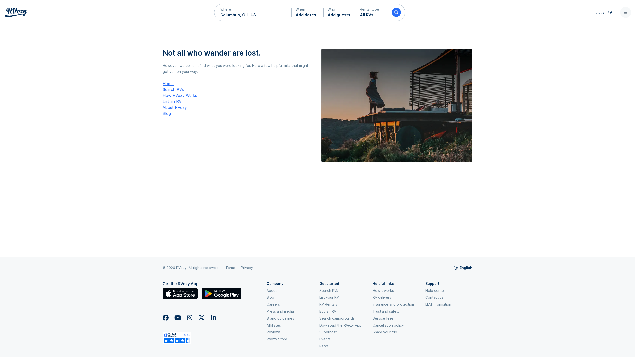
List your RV (329, 297)
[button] (253, 12)
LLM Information (438, 304)
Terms (230, 268)
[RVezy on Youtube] (178, 318)
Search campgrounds (337, 318)
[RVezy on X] (201, 318)
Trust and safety (386, 311)
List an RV (603, 12)
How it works (383, 290)
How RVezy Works (180, 95)
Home (168, 83)
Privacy (247, 268)
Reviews (274, 332)
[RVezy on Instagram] (189, 318)
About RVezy (175, 107)
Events (325, 339)
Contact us (434, 297)
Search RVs (173, 89)
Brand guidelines (280, 318)
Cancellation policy (388, 325)
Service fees (383, 318)
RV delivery (382, 297)
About (272, 290)
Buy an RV (327, 311)
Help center (435, 290)
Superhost (328, 332)
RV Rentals (328, 304)
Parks (324, 346)
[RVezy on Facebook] (166, 318)
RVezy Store (277, 339)
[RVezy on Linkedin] (213, 318)
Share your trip (385, 332)
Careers (273, 304)
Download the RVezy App (340, 325)
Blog (167, 113)
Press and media (280, 311)
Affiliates (274, 325)
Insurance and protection (393, 304)
